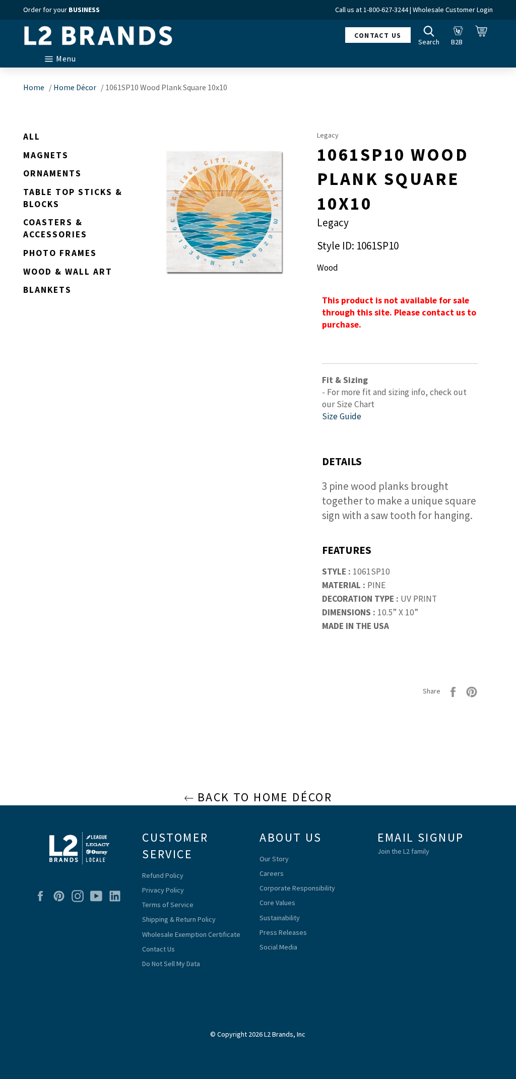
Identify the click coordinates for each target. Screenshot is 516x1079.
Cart (484, 34)
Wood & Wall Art (67, 271)
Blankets (47, 289)
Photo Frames (60, 253)
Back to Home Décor (263, 797)
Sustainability (280, 917)
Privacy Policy (163, 890)
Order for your (61, 9)
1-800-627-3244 (385, 9)
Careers (272, 873)
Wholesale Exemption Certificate (191, 934)
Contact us (377, 35)
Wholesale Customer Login (453, 9)
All (31, 136)
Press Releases (283, 932)
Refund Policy (162, 875)
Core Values (277, 902)
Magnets (46, 155)
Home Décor (74, 87)
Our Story (274, 858)
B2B (459, 34)
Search (431, 34)
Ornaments (52, 173)
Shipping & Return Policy (179, 919)
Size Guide (341, 416)
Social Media (278, 946)
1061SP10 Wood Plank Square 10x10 (166, 87)
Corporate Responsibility (297, 888)
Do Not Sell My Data (171, 963)
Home (33, 87)
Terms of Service (168, 904)
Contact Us (158, 949)
